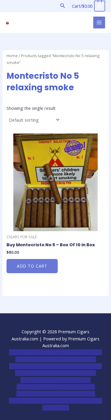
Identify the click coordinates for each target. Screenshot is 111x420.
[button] (62, 6)
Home (12, 55)
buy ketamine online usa (64, 359)
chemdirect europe (67, 352)
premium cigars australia (51, 394)
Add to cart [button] (32, 266)
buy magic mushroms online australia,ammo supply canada (55, 366)
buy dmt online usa (49, 373)
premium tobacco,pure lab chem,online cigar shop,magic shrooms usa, (55, 401)
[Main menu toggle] (99, 22)
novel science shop (27, 352)
